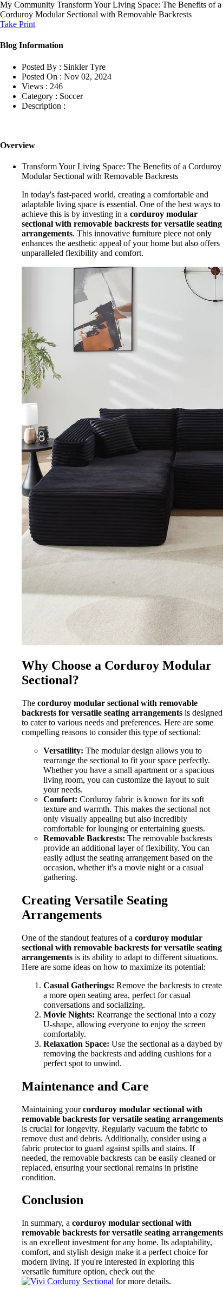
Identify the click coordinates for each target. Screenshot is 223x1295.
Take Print (17, 24)
